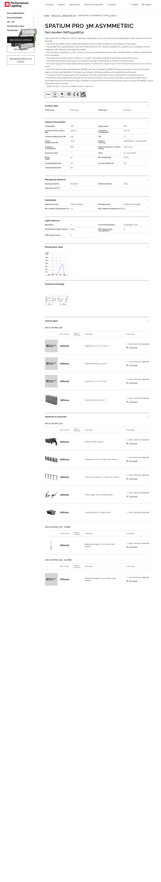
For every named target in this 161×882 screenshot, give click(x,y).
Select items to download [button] (20, 40)
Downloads (133, 348)
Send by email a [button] (21, 49)
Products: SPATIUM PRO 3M (64, 16)
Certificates (12, 30)
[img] (48, 94)
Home (46, 16)
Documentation (14, 18)
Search (135, 5)
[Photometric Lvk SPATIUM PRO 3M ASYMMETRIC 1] (56, 264)
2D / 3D (10, 22)
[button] (50, 5)
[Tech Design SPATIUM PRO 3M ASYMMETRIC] (56, 301)
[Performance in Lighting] (16, 4)
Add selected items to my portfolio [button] (20, 60)
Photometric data (15, 26)
